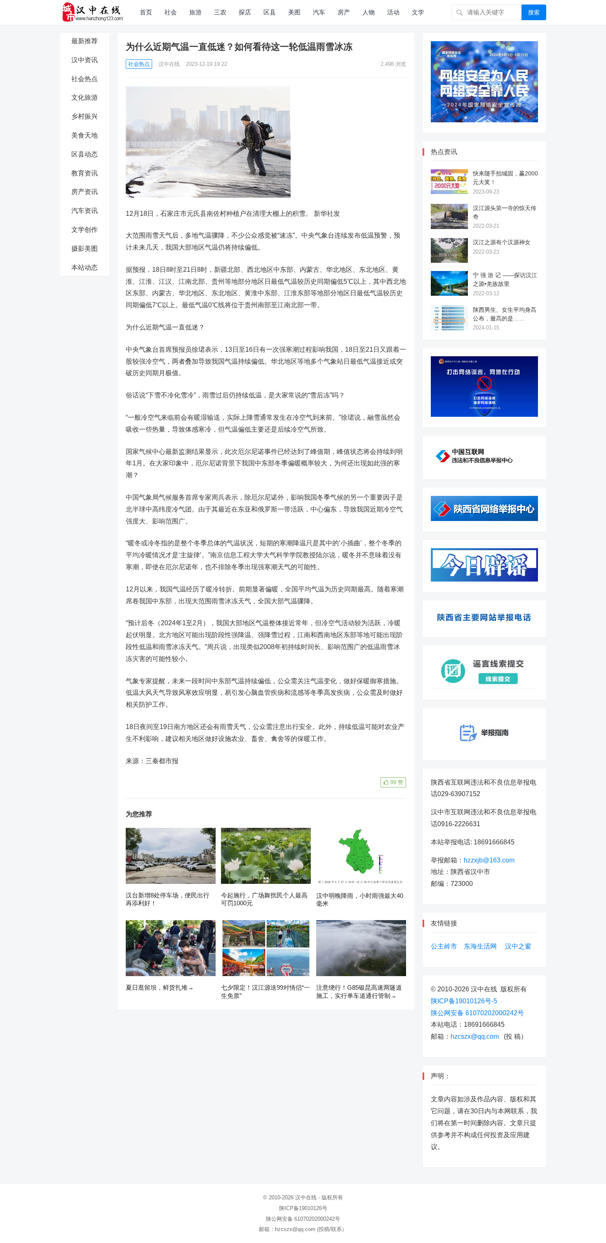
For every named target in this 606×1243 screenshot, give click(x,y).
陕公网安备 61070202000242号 (477, 1012)
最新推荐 (84, 40)
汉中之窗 (518, 946)
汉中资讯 (84, 59)
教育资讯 (84, 173)
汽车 (319, 12)
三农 (220, 12)
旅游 (195, 12)
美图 (294, 12)
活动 (393, 12)
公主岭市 (444, 946)
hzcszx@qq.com (475, 1036)
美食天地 (84, 135)
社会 (170, 12)
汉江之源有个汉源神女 (502, 242)
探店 (245, 12)
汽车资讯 (84, 210)
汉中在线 (169, 64)
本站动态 (84, 267)
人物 (368, 12)
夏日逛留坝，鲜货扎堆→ (160, 987)
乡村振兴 (84, 116)
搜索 (534, 12)
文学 (418, 12)
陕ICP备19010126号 (303, 1208)
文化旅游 (84, 97)
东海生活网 (480, 946)
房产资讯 (84, 191)
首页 (146, 12)
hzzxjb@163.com (489, 860)
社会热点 (84, 78)
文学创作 (84, 229)
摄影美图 (84, 248)
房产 (344, 12)
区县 (269, 12)
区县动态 (84, 154)
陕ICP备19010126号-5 (464, 1001)
